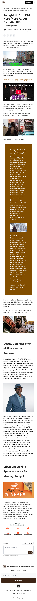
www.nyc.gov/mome (26, 80)
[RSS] (18, 586)
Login (30, 552)
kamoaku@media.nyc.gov (11, 80)
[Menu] (35, 2)
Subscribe (28, 2)
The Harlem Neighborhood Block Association (14, 8)
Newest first (26, 543)
